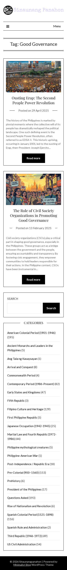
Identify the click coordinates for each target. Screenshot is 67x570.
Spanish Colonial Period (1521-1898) (30, 514)
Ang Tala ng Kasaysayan (22, 358)
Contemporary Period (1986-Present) (30, 384)
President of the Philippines (24, 489)
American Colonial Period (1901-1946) (31, 332)
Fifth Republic (16, 400)
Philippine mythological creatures (28, 447)
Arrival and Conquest (20, 367)
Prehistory (14, 481)
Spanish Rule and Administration (27, 527)
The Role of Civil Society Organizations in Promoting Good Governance (33, 215)
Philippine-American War (22, 455)
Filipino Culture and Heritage (25, 409)
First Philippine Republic (22, 417)
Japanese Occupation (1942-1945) (28, 426)
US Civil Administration (21, 544)
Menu (57, 26)
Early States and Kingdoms (23, 392)
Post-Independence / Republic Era (28, 464)
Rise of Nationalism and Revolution (29, 506)
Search (12, 298)
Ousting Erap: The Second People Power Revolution (33, 100)
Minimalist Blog (22, 564)
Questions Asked (17, 497)
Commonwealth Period (21, 375)
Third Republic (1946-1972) (24, 536)
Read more (33, 158)
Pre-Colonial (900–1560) (23, 472)
